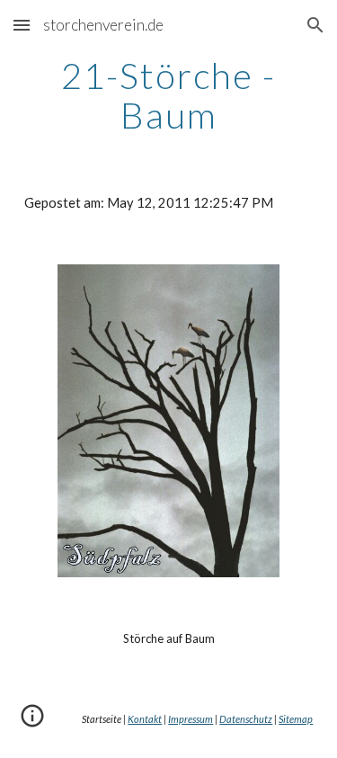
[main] (169, 95)
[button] (21, 24)
